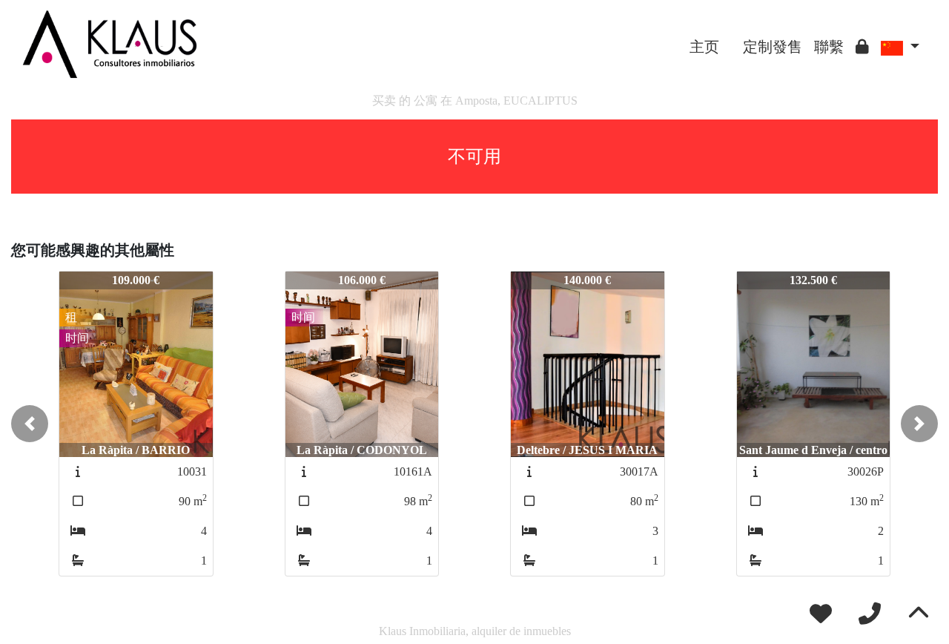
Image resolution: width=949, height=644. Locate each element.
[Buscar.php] (731, 36)
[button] (29, 423)
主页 (704, 47)
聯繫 (829, 47)
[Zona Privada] (862, 47)
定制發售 (772, 47)
